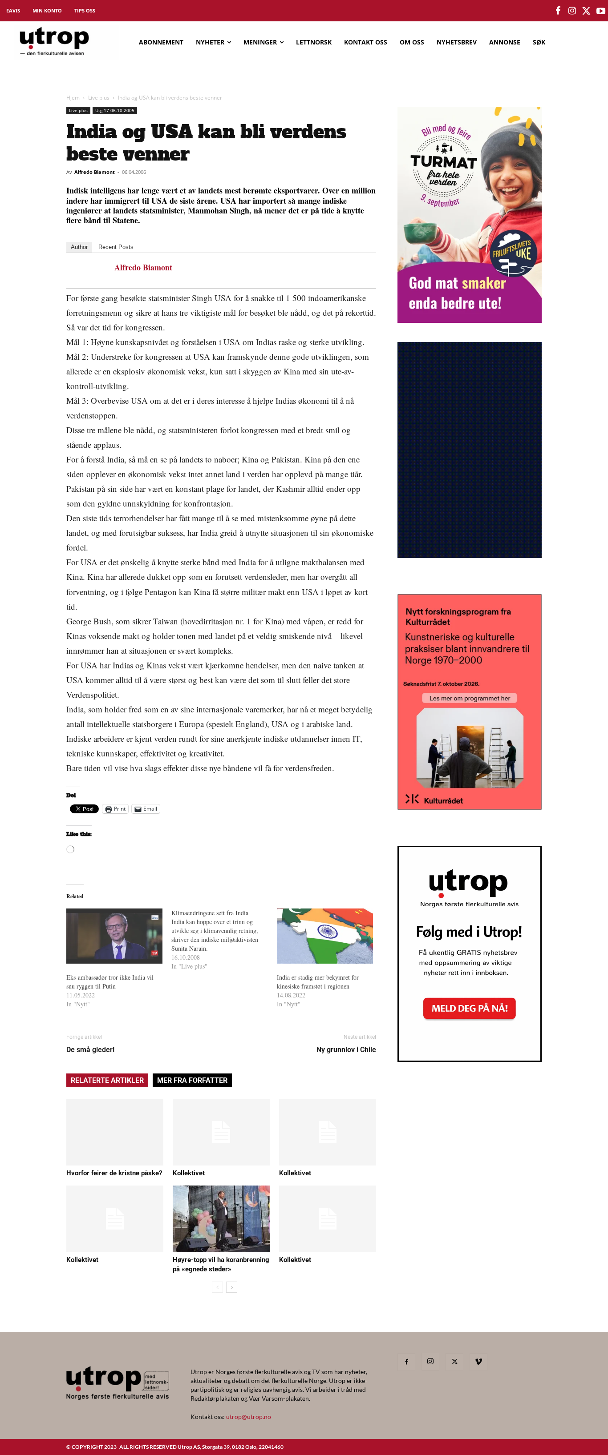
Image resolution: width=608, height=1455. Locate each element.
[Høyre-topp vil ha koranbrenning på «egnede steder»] (221, 1219)
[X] (454, 1362)
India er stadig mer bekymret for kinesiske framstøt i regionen (318, 981)
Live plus (98, 97)
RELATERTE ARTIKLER (107, 1080)
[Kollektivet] (221, 1132)
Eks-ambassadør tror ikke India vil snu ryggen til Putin (110, 981)
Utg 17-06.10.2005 (114, 110)
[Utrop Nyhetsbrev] (469, 1059)
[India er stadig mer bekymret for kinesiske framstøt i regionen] (325, 936)
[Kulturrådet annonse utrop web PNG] (469, 807)
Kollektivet (189, 1173)
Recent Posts (116, 247)
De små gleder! (90, 1049)
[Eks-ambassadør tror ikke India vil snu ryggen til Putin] (114, 936)
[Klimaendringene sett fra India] (223, 939)
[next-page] (231, 1287)
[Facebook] (406, 1362)
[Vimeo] (478, 1362)
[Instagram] (430, 1362)
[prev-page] (217, 1287)
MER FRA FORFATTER (192, 1080)
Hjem (73, 97)
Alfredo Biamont (94, 172)
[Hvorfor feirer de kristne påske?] (114, 1132)
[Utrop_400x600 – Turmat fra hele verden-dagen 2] (469, 320)
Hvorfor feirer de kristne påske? (114, 1173)
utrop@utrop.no (248, 1416)
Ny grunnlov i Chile (346, 1049)
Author (79, 247)
